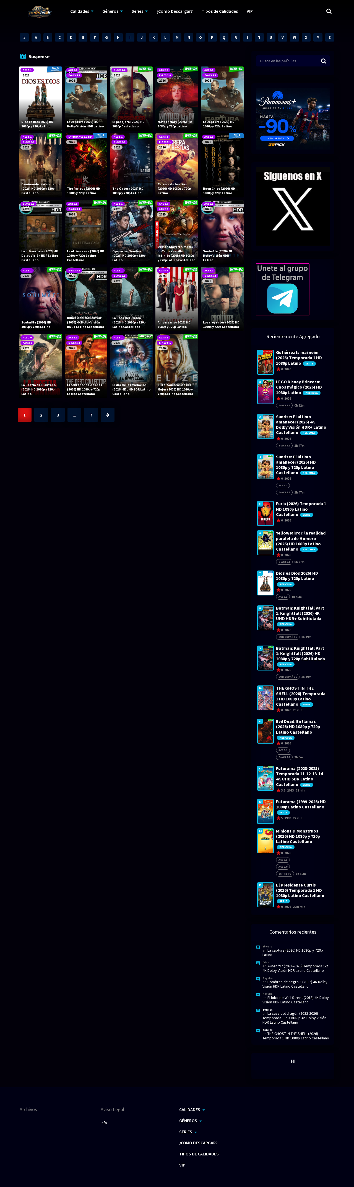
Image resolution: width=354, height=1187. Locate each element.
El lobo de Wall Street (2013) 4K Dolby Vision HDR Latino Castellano (295, 999)
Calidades (79, 11)
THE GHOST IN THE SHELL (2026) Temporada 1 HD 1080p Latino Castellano (295, 1035)
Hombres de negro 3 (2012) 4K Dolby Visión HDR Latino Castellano (294, 984)
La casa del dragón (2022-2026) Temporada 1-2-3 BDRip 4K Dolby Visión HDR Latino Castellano (294, 1018)
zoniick (267, 1009)
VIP (250, 11)
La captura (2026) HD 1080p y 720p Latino (292, 952)
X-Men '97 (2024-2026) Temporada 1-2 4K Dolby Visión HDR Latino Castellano (295, 968)
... (74, 415)
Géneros (110, 11)
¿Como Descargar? (175, 11)
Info (104, 1122)
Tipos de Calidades (220, 11)
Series (137, 11)
